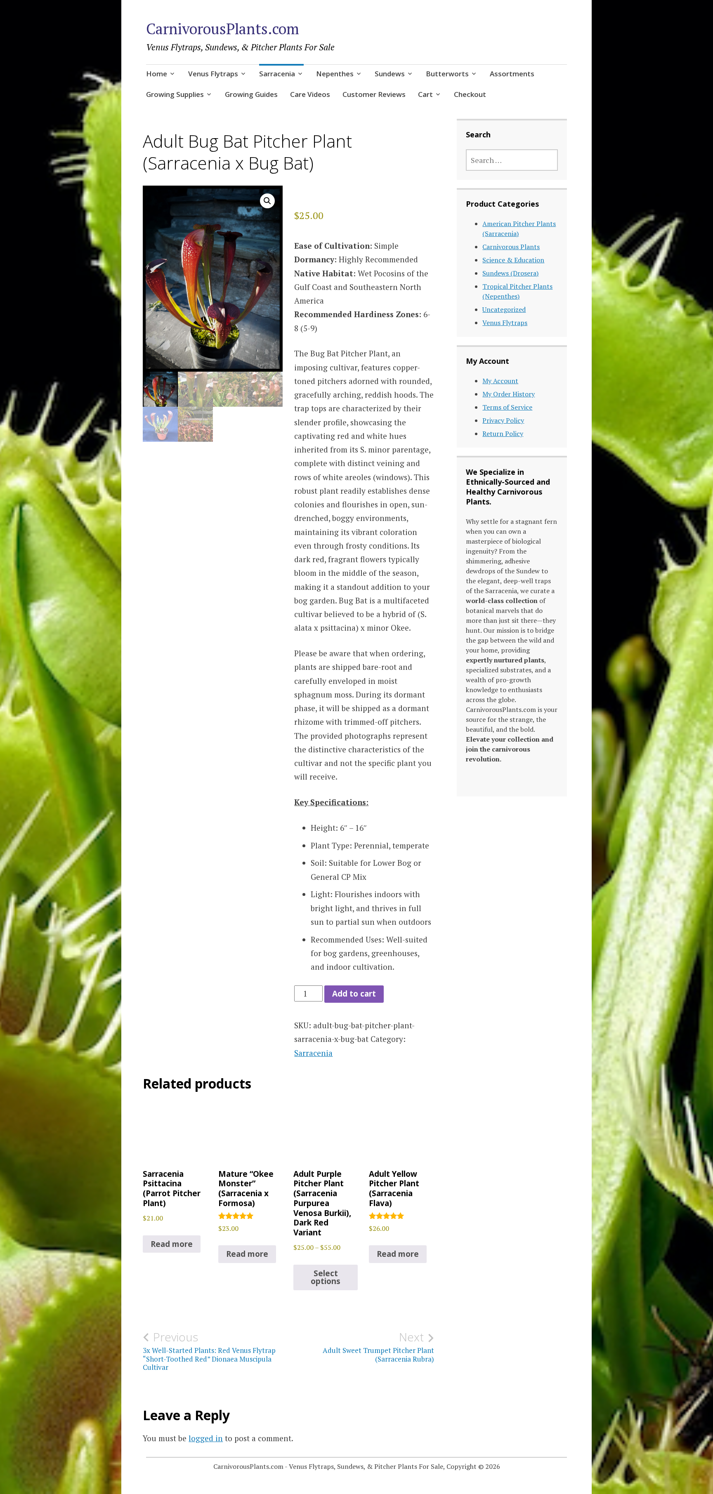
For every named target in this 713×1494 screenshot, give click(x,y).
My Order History (508, 393)
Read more (172, 1244)
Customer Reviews (374, 94)
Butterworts (447, 73)
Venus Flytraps (213, 73)
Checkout (470, 94)
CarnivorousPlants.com (222, 28)
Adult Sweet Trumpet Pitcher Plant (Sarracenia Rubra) (378, 1346)
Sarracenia (277, 73)
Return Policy (502, 433)
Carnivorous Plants (511, 246)
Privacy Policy (503, 420)
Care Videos (310, 94)
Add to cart (354, 993)
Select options (325, 1277)
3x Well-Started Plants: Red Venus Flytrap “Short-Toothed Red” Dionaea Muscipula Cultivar (209, 1351)
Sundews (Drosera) (510, 273)
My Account (500, 380)
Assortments (512, 73)
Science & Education (513, 259)
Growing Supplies (175, 94)
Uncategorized (504, 309)
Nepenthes (335, 73)
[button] (267, 200)
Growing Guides (251, 94)
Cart (425, 94)
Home (156, 73)
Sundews (390, 73)
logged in (206, 1438)
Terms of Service (507, 407)
